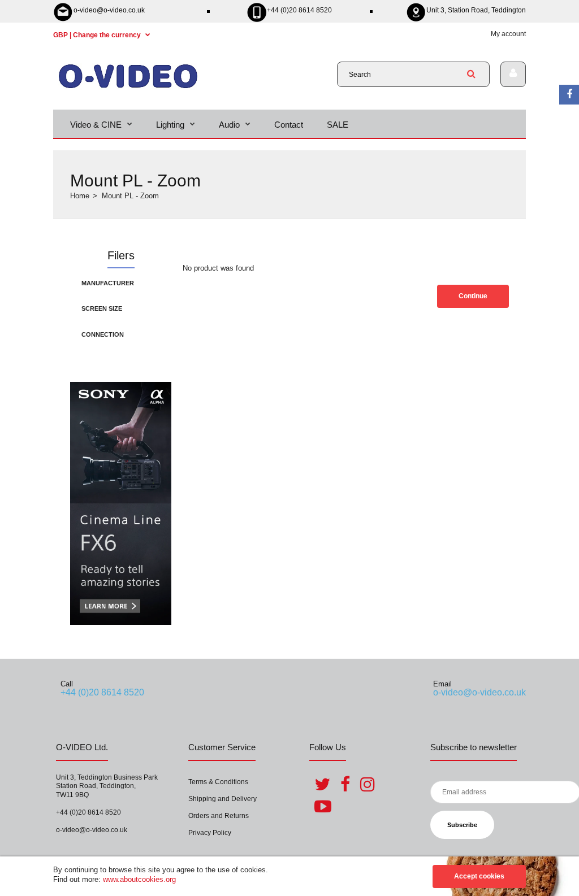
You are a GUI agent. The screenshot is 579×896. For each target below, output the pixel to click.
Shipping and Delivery (222, 799)
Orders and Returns (218, 816)
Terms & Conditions (218, 782)
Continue (473, 296)
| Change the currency (97, 35)
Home (79, 196)
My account (508, 34)
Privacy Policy (209, 833)
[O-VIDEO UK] (128, 87)
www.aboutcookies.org (139, 879)
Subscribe (462, 824)
